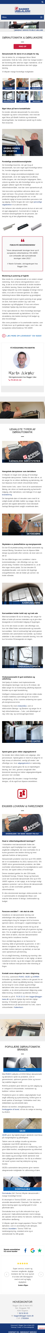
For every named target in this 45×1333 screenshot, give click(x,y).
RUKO (21, 977)
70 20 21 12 (16, 380)
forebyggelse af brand (10, 1109)
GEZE (27, 977)
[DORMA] (22, 1184)
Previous (3, 411)
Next (42, 411)
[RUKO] (22, 1064)
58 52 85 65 (23, 1313)
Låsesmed (14, 1325)
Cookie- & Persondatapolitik (25, 1327)
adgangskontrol (24, 763)
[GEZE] (22, 1125)
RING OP (22, 47)
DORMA (36, 977)
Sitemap (13, 1327)
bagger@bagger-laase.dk (24, 1316)
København (18, 1007)
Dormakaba (6, 1193)
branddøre (13, 1229)
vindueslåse (22, 706)
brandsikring (7, 495)
